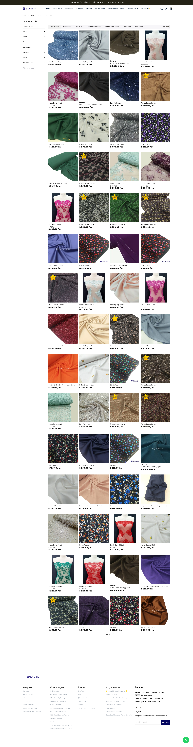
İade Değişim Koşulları (58, 711)
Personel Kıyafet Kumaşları (116, 8)
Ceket (39, 15)
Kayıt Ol (81, 694)
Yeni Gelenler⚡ (145, 8)
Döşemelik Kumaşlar (30, 708)
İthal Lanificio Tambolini (114, 711)
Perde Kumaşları (100, 8)
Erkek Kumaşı (69, 8)
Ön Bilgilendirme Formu (58, 694)
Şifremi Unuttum (84, 698)
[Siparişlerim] (166, 8)
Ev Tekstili (89, 8)
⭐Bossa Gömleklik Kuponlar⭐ (116, 691)
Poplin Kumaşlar (111, 694)
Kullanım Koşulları (56, 718)
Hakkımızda (54, 691)
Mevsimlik (48, 15)
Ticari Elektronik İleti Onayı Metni (61, 725)
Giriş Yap (81, 691)
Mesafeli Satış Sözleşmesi (59, 698)
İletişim (80, 705)
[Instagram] (136, 708)
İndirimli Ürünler (133, 8)
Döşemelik (79, 8)
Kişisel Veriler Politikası (58, 701)
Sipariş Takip (82, 701)
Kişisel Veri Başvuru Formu (59, 715)
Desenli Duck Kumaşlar (114, 705)
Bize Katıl (165, 722)
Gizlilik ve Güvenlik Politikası (60, 708)
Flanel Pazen (110, 708)
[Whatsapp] (141, 708)
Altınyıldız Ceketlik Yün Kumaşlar (117, 698)
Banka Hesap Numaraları (86, 708)
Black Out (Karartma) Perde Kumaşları (119, 715)
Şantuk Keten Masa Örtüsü (115, 701)
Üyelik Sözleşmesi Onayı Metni (61, 729)
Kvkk (52, 722)
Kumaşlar (47, 8)
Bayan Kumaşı (57, 8)
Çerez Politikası (55, 705)
